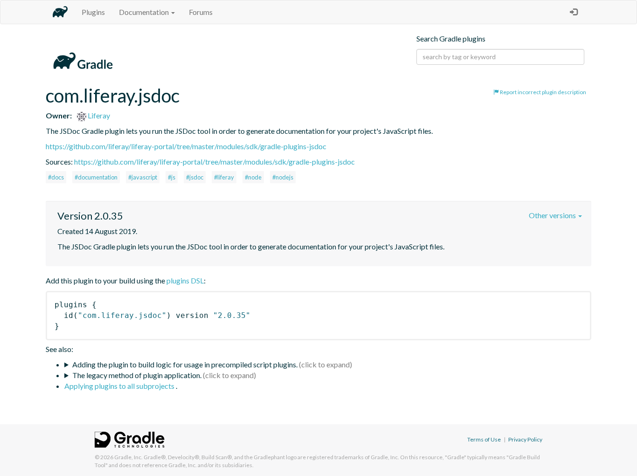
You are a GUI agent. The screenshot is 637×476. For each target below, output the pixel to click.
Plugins (93, 11)
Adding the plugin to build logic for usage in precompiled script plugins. (185, 364)
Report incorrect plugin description (542, 92)
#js (171, 177)
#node (253, 177)
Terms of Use (484, 439)
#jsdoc (194, 177)
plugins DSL (185, 280)
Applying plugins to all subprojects (120, 385)
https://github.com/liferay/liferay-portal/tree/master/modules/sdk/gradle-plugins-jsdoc (186, 146)
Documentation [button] (144, 11)
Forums (201, 11)
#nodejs (282, 177)
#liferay (224, 177)
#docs (56, 177)
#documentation (96, 177)
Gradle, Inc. (128, 457)
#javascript (142, 177)
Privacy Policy (525, 439)
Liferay (98, 115)
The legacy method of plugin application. (136, 375)
